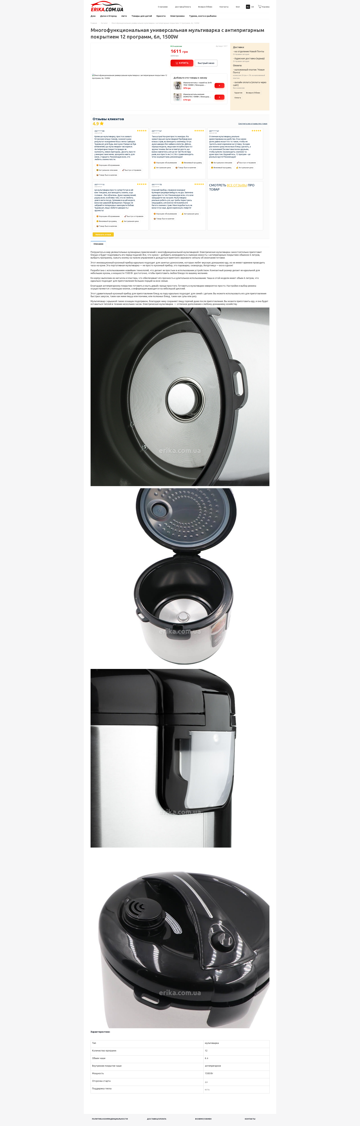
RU (248, 7)
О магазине (163, 7)
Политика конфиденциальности (110, 1119)
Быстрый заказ (206, 63)
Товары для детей (141, 16)
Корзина (265, 7)
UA (252, 7)
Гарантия (238, 93)
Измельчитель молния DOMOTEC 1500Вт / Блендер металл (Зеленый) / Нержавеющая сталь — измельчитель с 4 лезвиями (196, 95)
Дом (93, 16)
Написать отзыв (103, 234)
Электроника (177, 16)
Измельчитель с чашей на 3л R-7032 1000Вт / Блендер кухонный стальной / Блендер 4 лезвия (197, 84)
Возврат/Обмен (205, 7)
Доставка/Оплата (183, 7)
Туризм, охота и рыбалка (202, 16)
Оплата (237, 98)
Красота (161, 16)
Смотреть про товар (252, 124)
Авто (124, 16)
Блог (238, 7)
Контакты (224, 7)
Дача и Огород (108, 16)
